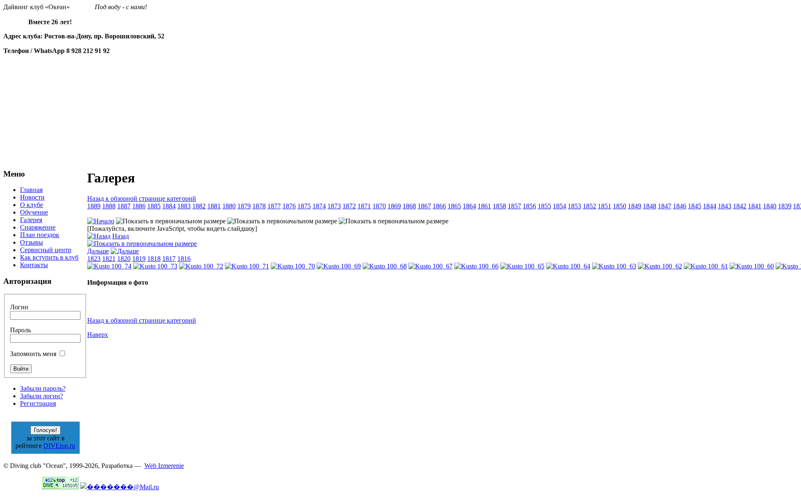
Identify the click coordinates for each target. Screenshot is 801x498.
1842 (739, 206)
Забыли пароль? (42, 388)
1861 (484, 206)
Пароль (20, 330)
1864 (469, 206)
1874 (319, 206)
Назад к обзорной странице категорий (141, 198)
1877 (274, 206)
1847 (664, 206)
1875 (304, 206)
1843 (724, 206)
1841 (754, 206)
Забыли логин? (41, 395)
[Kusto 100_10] (142, 243)
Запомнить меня (33, 353)
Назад (120, 236)
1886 (139, 206)
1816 (184, 258)
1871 (364, 206)
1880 (229, 206)
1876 (289, 206)
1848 (649, 206)
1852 (589, 206)
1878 (259, 206)
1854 (559, 206)
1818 (154, 258)
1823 (94, 258)
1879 (244, 206)
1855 (544, 206)
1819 (139, 258)
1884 (169, 206)
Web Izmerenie (164, 465)
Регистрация (38, 403)
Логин (19, 307)
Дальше (98, 251)
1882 (199, 206)
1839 (784, 206)
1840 (769, 206)
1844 (709, 206)
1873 (334, 206)
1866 (439, 206)
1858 (499, 206)
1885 (154, 206)
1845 (694, 206)
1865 (454, 206)
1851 (604, 206)
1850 (619, 206)
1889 (94, 206)
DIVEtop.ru (59, 445)
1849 (634, 206)
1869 (394, 206)
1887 (124, 206)
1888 (109, 206)
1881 (214, 206)
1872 (349, 206)
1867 (424, 206)
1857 (514, 206)
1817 (169, 258)
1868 (409, 206)
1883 (184, 206)
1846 (679, 206)
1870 (379, 206)
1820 (124, 258)
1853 (574, 206)
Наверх (97, 334)
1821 (109, 258)
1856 (529, 206)
